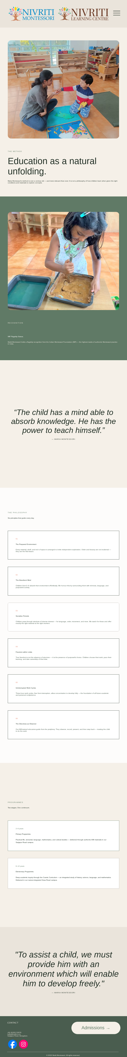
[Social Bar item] (12, 1044)
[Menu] (116, 13)
